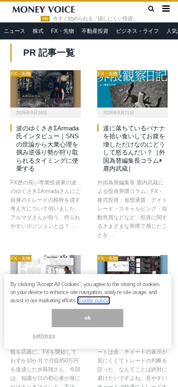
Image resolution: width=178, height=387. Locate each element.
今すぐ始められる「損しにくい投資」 (95, 19)
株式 (38, 31)
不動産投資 (95, 31)
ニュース (14, 31)
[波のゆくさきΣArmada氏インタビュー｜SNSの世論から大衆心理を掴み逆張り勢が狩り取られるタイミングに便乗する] (45, 89)
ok (87, 318)
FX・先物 (62, 31)
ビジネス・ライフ (137, 31)
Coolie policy (93, 300)
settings (44, 336)
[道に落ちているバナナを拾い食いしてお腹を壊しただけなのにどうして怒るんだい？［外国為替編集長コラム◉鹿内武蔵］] (132, 89)
